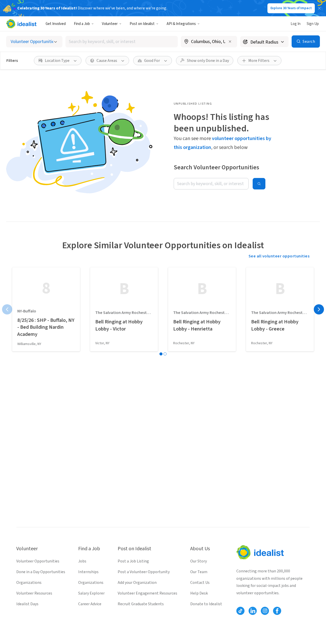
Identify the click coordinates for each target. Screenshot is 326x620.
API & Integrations (181, 23)
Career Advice (89, 604)
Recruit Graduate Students (141, 604)
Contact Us (200, 582)
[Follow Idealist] (240, 611)
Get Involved (56, 23)
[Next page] (319, 309)
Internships (88, 572)
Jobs (82, 561)
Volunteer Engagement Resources (147, 593)
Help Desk (199, 593)
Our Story (198, 561)
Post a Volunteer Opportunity (144, 572)
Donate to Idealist (206, 604)
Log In (296, 23)
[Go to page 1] (160, 353)
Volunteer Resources (34, 593)
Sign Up (313, 23)
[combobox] (122, 41)
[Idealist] (21, 23)
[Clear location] (230, 41)
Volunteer (110, 23)
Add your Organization (137, 582)
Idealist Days (27, 604)
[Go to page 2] (165, 353)
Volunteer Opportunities (37, 561)
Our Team (198, 572)
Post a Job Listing (133, 561)
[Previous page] (7, 309)
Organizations (29, 582)
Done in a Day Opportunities (40, 572)
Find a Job (82, 23)
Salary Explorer (91, 593)
